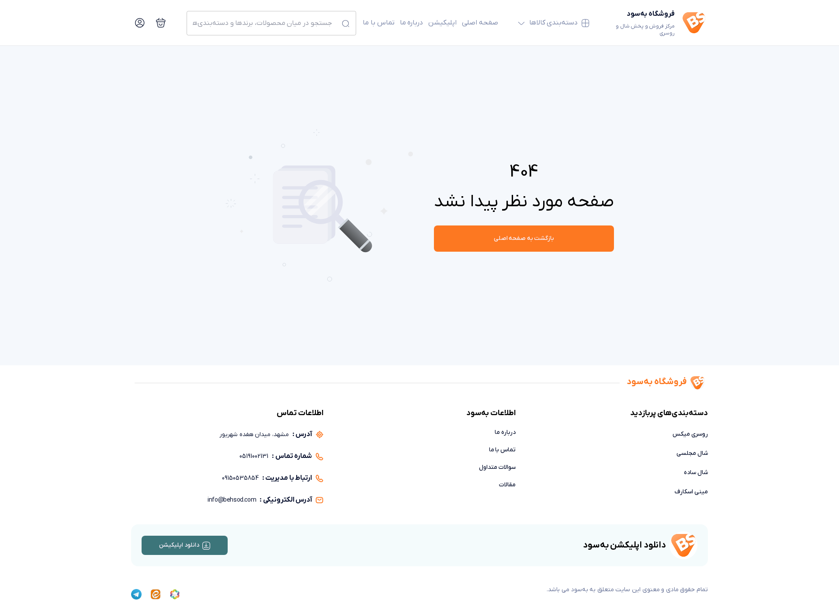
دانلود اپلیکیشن (179, 545)
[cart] (161, 23)
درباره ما (411, 22)
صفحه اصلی (480, 22)
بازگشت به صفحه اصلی (524, 238)
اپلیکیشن (442, 22)
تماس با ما (378, 22)
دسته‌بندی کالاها (553, 22)
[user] (140, 23)
